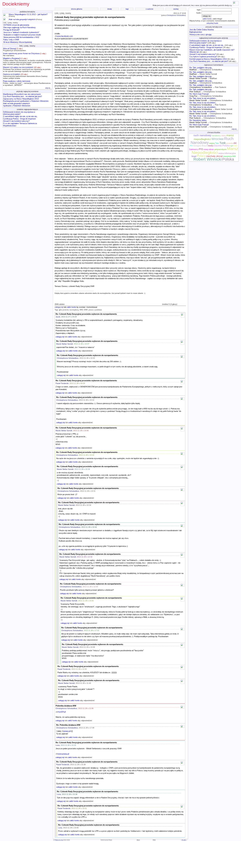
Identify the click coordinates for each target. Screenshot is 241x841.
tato (235, 145)
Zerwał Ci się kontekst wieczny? (16, 121)
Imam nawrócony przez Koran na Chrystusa (24, 54)
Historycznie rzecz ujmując (200, 35)
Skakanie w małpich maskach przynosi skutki (22, 35)
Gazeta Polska (222, 145)
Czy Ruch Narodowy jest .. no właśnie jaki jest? (22, 96)
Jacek (58, 317)
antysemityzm (220, 149)
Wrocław (218, 139)
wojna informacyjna (227, 153)
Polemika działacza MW (66, 706)
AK (235, 143)
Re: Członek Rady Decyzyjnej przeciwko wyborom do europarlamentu (86, 314)
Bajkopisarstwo (195, 32)
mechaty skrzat (214, 156)
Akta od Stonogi (14, 50)
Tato (217, 143)
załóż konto (71, 307)
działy (109, 9)
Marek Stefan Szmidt (64, 344)
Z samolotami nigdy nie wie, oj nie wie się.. (20, 116)
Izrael (194, 156)
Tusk (222, 143)
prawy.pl (67, 731)
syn (231, 146)
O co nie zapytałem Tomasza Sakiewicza (20, 123)
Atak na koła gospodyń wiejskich (22, 19)
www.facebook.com (65, 36)
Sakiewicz (193, 149)
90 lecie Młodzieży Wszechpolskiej (17, 42)
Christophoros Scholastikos (176, 15)
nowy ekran (209, 149)
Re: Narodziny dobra (197, 120)
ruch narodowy (202, 135)
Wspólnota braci (9, 126)
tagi (127, 9)
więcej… (48, 88)
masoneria (227, 156)
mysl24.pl (62, 712)
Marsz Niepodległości (215, 150)
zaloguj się (59, 307)
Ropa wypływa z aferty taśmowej (27, 83)
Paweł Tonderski (62, 383)
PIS (201, 149)
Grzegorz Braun (200, 146)
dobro (223, 136)
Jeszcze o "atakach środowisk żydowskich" (21, 32)
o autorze (149, 9)
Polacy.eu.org (59, 840)
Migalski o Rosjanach (27, 61)
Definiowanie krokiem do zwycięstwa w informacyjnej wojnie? (19, 113)
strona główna (76, 9)
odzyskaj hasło (212, 23)
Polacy (201, 156)
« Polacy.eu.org (9, 9)
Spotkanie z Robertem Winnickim (16, 106)
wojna (212, 143)
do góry (184, 840)
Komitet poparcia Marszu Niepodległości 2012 (208, 59)
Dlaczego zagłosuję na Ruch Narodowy (19, 27)
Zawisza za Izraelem (25, 76)
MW (234, 156)
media (210, 146)
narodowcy (216, 136)
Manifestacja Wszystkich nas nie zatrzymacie (22, 94)
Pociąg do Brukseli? (11, 30)
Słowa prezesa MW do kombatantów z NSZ (21, 37)
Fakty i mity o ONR (11, 40)
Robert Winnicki (207, 159)
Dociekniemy (15, 4)
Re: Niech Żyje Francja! (199, 94)
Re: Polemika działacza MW (68, 725)
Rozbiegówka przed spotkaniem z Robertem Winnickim (26, 101)
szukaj (175, 9)
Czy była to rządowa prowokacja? (203, 57)
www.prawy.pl (63, 754)
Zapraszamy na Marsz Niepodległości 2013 (21, 99)
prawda (229, 143)
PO (191, 146)
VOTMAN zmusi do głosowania (16, 25)
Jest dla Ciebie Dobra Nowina (201, 30)
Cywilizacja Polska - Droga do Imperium (19, 119)
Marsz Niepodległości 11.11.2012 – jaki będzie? (28, 14)
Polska (228, 159)
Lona (58, 745)
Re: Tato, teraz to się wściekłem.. (203, 98)
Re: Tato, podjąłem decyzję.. (201, 68)
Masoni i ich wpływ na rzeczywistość (27, 69)
